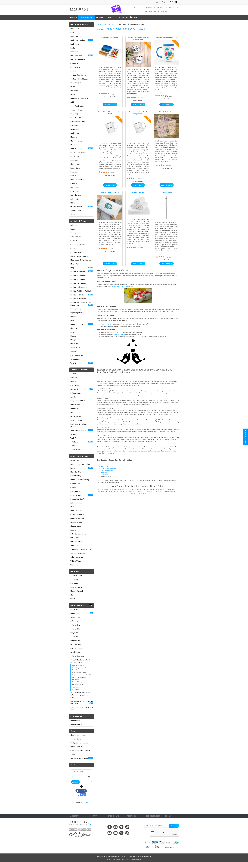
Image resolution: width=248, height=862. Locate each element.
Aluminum (74, 579)
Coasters (73, 241)
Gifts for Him (75, 629)
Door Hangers (75, 83)
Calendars (74, 63)
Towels (73, 446)
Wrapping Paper (76, 359)
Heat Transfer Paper (78, 587)
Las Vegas (149, 491)
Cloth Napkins (75, 237)
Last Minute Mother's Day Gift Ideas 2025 (81, 702)
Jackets (73, 397)
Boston (158, 491)
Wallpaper (74, 565)
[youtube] (109, 833)
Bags (72, 32)
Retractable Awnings (78, 534)
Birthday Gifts (75, 644)
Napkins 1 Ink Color (81, 272)
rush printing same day (119, 286)
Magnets (73, 137)
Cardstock (74, 583)
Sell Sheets (74, 199)
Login (76, 782)
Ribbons (73, 336)
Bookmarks (74, 44)
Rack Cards (74, 183)
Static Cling (74, 545)
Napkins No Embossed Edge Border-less (81, 304)
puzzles (73, 332)
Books (72, 48)
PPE (71, 412)
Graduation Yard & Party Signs (81, 751)
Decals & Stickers (81, 495)
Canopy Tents (75, 483)
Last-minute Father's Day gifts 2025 (81, 709)
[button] (89, 777)
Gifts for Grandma (77, 656)
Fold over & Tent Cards (79, 98)
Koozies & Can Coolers (79, 256)
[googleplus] (147, 842)
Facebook (81, 791)
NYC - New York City (104, 489)
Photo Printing (75, 526)
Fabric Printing (76, 503)
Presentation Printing (78, 180)
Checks (73, 233)
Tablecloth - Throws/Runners (81, 549)
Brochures (74, 52)
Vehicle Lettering (76, 557)
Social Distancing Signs (81, 758)
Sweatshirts (74, 434)
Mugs (81, 268)
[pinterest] (121, 833)
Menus (72, 145)
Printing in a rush (106, 324)
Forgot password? (87, 782)
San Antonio (171, 489)
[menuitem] (73, 17)
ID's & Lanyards (76, 252)
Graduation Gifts (76, 648)
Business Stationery (77, 59)
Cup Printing (75, 248)
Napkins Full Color (81, 295)
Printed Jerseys (76, 416)
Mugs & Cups (81, 149)
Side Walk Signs (76, 538)
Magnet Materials (77, 591)
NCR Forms (74, 156)
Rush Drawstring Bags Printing (78, 425)
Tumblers (74, 351)
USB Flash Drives (76, 355)
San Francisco (113, 491)
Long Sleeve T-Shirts (78, 401)
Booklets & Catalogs (81, 40)
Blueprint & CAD (76, 472)
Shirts (72, 203)
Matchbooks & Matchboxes (80, 260)
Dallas (122, 491)
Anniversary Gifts (76, 637)
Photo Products (76, 724)
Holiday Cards (75, 118)
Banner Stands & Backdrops (80, 464)
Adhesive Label (76, 575)
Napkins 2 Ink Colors (78, 275)
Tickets (73, 214)
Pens (72, 320)
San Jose (131, 491)
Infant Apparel (75, 393)
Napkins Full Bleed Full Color (81, 291)
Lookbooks (74, 133)
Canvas (73, 487)
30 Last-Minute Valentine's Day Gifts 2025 (80, 661)
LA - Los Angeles (119, 489)
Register (85, 802)
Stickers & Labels (81, 207)
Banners (81, 468)
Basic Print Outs (76, 36)
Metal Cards (74, 28)
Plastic (72, 595)
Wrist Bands (81, 363)
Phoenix (149, 489)
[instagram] (115, 827)
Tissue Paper (75, 347)
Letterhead (74, 129)
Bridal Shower (75, 652)
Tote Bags (81, 442)
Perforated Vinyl (76, 522)
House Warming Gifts (78, 609)
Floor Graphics (76, 511)
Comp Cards (75, 67)
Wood (72, 599)
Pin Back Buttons (81, 324)
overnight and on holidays (106, 311)
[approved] (169, 847)
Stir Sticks (74, 344)
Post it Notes (75, 168)
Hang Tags (74, 114)
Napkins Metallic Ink (78, 299)
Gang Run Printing (77, 106)
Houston (140, 489)
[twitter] (121, 827)
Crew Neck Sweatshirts (108, 468)
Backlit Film (74, 460)
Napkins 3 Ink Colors (78, 279)
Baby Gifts (74, 633)
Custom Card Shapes (78, 75)
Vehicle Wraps (75, 561)
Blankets (73, 381)
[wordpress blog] (127, 833)
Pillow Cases (75, 405)
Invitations (74, 125)
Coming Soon (75, 739)
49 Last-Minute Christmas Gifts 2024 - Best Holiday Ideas (80, 695)
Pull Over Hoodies (107, 470)
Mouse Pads (74, 264)
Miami (140, 491)
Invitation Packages (77, 121)
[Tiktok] (127, 827)
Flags (72, 507)
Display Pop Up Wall (77, 499)
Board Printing (75, 476)
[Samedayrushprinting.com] (78, 9)
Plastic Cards (75, 164)
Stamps (73, 340)
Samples (73, 754)
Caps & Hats (75, 385)
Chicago (131, 489)
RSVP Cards (74, 191)
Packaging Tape (76, 309)
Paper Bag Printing (77, 313)
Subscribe (174, 826)
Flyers (72, 94)
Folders (73, 102)
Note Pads (74, 160)
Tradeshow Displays (77, 553)
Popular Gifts (81, 613)
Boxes (72, 229)
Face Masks (81, 389)
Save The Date (75, 195)
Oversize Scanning (77, 518)
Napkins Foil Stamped (78, 287)
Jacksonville (142, 493)
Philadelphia (159, 489)
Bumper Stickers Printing (79, 480)
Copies (73, 71)
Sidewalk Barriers (76, 542)
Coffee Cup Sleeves (77, 244)
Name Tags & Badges (78, 152)
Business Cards (81, 56)
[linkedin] (115, 833)
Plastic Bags (74, 328)
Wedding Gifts (75, 617)
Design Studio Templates (79, 743)
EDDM (72, 87)
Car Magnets (75, 491)
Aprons (73, 374)
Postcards (74, 172)
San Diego (101, 491)
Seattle (132, 493)
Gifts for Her (75, 625)
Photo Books (75, 720)
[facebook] (109, 827)
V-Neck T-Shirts (76, 450)
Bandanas (74, 377)
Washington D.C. (170, 491)
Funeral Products (76, 747)
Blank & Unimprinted (78, 735)
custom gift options (119, 334)
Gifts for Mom (75, 621)
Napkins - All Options (78, 283)
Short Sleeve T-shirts (81, 430)
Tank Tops (74, 438)
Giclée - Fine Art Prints (78, 514)
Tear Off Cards (75, 211)
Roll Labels (74, 187)
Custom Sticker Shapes (79, 79)
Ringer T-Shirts (76, 420)
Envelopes (74, 90)
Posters (73, 176)
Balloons (73, 225)
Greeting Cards (76, 110)
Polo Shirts (74, 408)
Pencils (73, 316)
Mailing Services (76, 141)
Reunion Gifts (75, 640)
